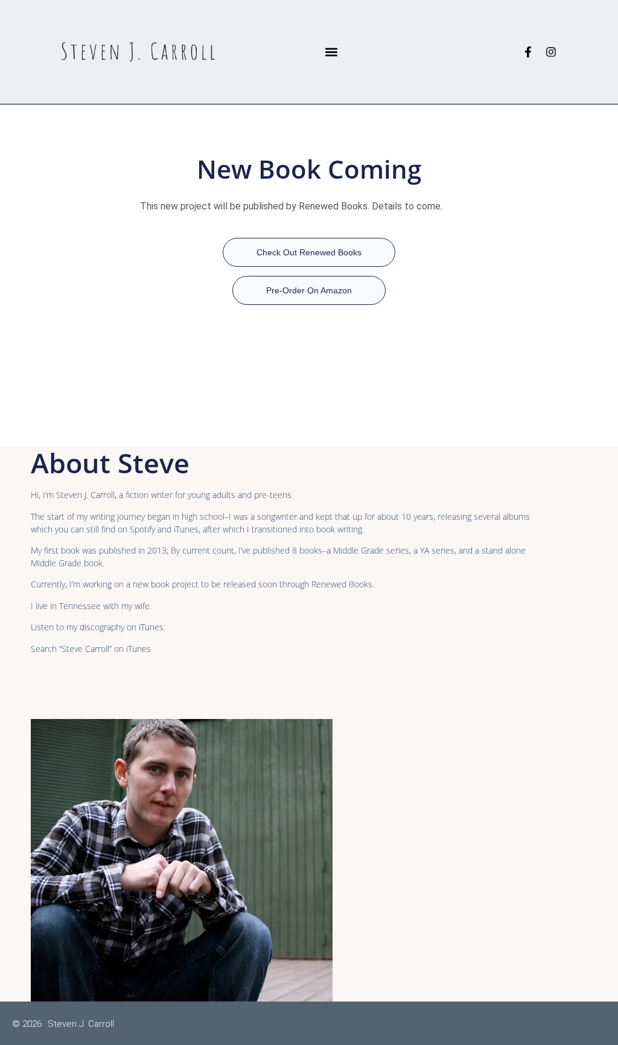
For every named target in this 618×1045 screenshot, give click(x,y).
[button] (332, 52)
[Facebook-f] (528, 51)
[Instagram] (551, 51)
